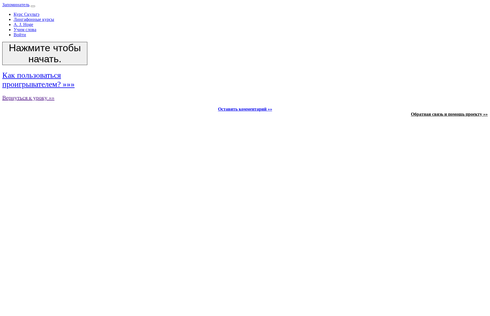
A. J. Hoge (23, 24)
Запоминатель (15, 4)
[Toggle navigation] (33, 6)
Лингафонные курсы (34, 19)
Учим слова (25, 29)
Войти (20, 34)
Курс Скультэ (26, 14)
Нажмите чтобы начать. (45, 53)
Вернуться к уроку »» (28, 97)
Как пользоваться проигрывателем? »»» (38, 80)
